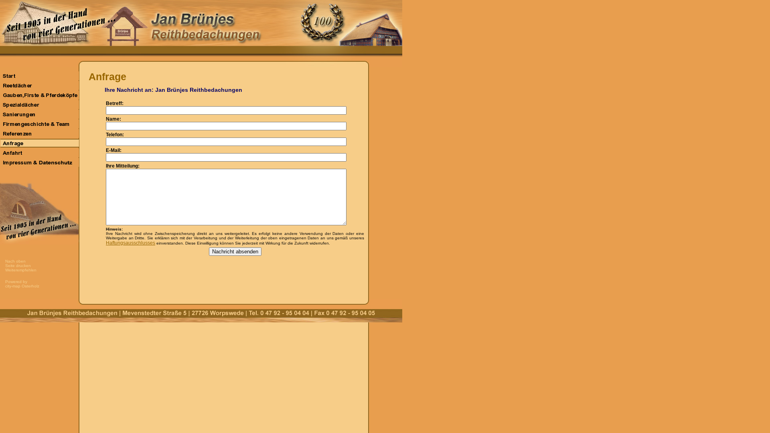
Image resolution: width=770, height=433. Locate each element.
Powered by (16, 281)
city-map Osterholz (22, 286)
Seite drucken (18, 265)
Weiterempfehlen (20, 270)
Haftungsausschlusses (130, 243)
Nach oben (15, 261)
